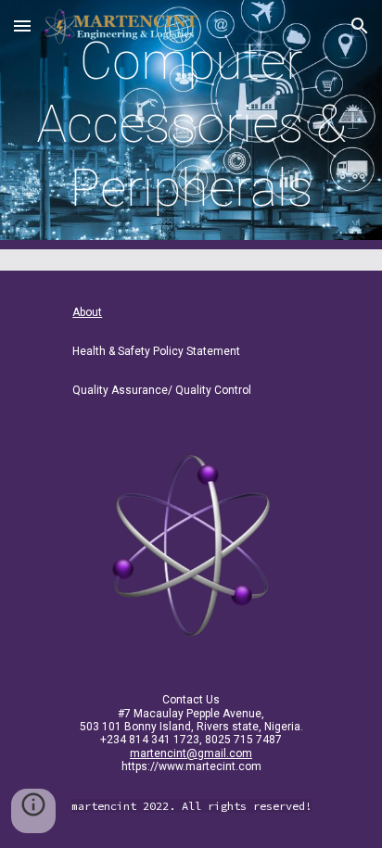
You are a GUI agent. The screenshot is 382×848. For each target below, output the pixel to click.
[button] (22, 25)
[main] (191, 124)
